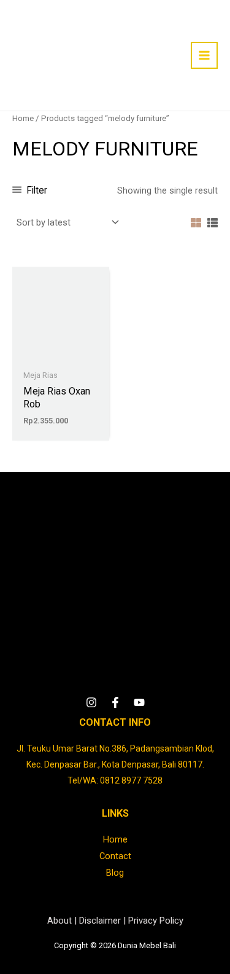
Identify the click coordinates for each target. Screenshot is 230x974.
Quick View (60, 353)
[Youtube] (139, 702)
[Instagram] (91, 702)
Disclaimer (100, 920)
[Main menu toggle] (204, 55)
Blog (115, 872)
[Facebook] (115, 702)
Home (23, 118)
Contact (115, 856)
